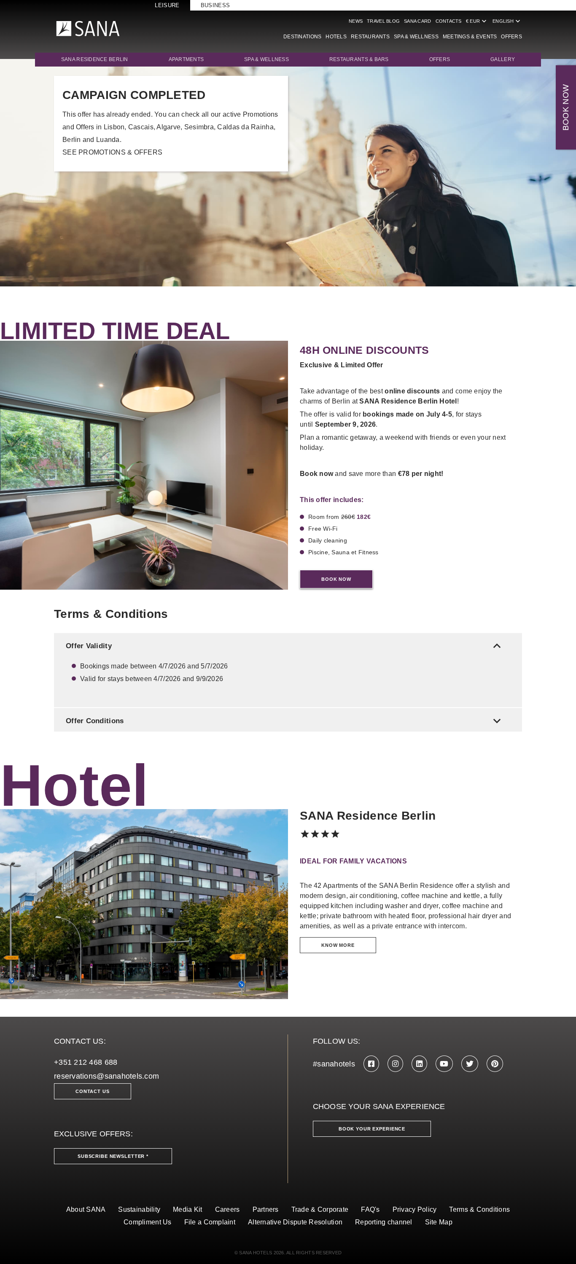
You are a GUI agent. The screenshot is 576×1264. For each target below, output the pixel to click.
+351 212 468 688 (85, 1062)
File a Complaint (209, 1222)
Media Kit (187, 1209)
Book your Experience (372, 1128)
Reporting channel (383, 1222)
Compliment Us (148, 1222)
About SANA (86, 1209)
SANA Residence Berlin (94, 59)
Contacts (449, 21)
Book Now (336, 579)
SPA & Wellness (416, 37)
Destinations (302, 37)
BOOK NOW (565, 107)
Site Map (438, 1222)
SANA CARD (417, 21)
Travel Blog (383, 21)
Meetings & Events (470, 37)
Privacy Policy (415, 1209)
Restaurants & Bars (359, 59)
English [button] (507, 21)
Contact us (92, 1091)
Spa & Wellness (266, 59)
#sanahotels (334, 1064)
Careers (227, 1209)
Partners (266, 1209)
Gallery (502, 59)
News (356, 21)
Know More (338, 945)
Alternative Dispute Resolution (295, 1222)
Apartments (186, 59)
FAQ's (370, 1209)
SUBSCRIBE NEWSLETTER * (113, 1156)
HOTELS (336, 37)
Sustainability (139, 1209)
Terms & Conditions (479, 1209)
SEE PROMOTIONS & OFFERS (112, 152)
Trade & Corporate (320, 1209)
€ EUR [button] (477, 21)
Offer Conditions (285, 720)
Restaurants (370, 37)
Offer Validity (285, 645)
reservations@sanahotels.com (106, 1076)
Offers (511, 37)
